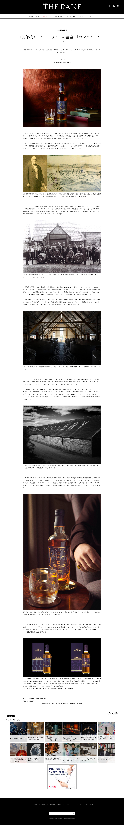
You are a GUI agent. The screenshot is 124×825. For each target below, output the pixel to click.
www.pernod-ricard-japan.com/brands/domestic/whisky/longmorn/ (62, 703)
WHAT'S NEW (34, 16)
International (89, 804)
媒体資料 (59, 804)
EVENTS (92, 16)
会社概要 (52, 804)
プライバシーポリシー (78, 804)
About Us (35, 804)
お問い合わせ (67, 804)
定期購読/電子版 (44, 804)
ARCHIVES (59, 16)
